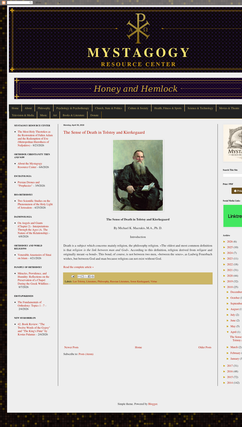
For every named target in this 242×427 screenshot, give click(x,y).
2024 (230, 253)
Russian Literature (119, 281)
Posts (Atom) (86, 354)
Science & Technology (200, 108)
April (233, 332)
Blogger (152, 404)
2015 (230, 377)
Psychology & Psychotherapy (72, 108)
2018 (230, 287)
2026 (230, 241)
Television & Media (23, 115)
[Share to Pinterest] (92, 276)
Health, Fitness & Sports (168, 108)
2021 (230, 270)
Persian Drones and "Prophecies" (29, 183)
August (234, 309)
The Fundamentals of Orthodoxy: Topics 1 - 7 (31, 303)
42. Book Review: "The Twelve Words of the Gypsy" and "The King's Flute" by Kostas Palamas (34, 329)
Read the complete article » (78, 267)
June (233, 320)
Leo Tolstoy (79, 281)
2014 (230, 382)
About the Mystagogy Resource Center (30, 165)
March (234, 347)
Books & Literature (73, 115)
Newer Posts (71, 347)
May (233, 326)
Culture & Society (138, 108)
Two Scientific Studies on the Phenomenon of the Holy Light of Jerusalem (35, 204)
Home (15, 108)
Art (55, 115)
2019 (230, 281)
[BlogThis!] (82, 276)
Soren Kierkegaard (139, 281)
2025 (230, 247)
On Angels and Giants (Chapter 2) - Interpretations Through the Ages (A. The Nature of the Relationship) (33, 228)
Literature (91, 281)
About (28, 108)
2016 (230, 371)
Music (43, 115)
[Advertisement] (137, 315)
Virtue (154, 281)
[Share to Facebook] (89, 276)
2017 (230, 365)
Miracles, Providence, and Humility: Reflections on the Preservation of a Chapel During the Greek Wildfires (33, 278)
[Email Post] (72, 276)
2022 (230, 264)
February (235, 353)
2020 (230, 275)
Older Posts (204, 347)
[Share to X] (86, 276)
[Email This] (79, 276)
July (233, 314)
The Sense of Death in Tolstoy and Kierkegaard (104, 132)
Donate (94, 115)
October (235, 297)
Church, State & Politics (108, 108)
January (235, 358)
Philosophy (44, 108)
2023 (230, 258)
